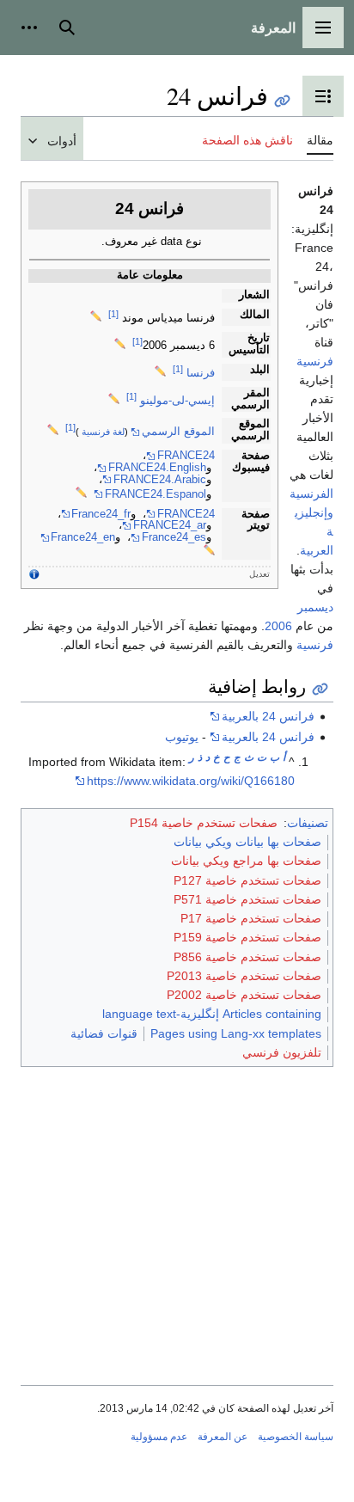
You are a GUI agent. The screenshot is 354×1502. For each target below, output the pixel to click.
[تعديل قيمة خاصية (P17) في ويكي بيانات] (160, 373)
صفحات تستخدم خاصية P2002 (244, 995)
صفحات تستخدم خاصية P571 (247, 899)
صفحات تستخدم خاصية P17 (250, 918)
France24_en (83, 537)
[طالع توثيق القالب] (34, 574)
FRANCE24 (186, 456)
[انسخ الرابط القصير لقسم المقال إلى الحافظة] (320, 689)
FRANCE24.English (157, 468)
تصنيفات (307, 823)
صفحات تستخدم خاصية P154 (204, 823)
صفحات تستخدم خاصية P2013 (244, 976)
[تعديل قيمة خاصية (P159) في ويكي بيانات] (113, 401)
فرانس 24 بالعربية (268, 716)
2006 (278, 626)
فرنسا (200, 373)
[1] (113, 314)
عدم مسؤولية (159, 1437)
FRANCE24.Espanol (155, 494)
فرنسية (314, 361)
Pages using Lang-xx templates (235, 1033)
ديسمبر (315, 607)
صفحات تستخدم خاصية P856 (247, 957)
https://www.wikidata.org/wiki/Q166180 (191, 781)
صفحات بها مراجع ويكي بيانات (246, 860)
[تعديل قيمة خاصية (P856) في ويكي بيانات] (52, 432)
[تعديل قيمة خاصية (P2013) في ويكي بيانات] (81, 494)
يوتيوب (181, 737)
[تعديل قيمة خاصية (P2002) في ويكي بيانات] (209, 552)
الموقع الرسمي (178, 432)
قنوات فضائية (103, 1033)
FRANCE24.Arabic (159, 480)
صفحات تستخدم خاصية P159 (247, 937)
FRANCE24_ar (169, 525)
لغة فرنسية (103, 431)
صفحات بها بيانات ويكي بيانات (247, 842)
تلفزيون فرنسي (281, 1052)
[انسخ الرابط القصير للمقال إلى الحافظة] (282, 101)
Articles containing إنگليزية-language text (211, 1014)
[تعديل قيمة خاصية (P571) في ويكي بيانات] (119, 346)
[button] (323, 27)
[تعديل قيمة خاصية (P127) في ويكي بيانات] (95, 318)
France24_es (174, 537)
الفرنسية (311, 493)
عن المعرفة (222, 1437)
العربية (316, 550)
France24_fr (101, 514)
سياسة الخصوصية (295, 1437)
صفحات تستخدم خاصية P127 (247, 880)
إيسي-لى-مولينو (177, 401)
